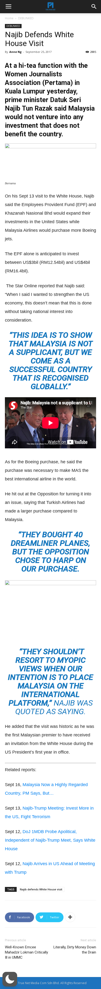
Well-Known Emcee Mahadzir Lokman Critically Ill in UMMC (26, 952)
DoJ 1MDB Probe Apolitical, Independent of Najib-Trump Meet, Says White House (50, 840)
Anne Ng (15, 52)
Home (9, 18)
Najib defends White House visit (41, 889)
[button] (9, 979)
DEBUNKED (26, 18)
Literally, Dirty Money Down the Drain (74, 949)
